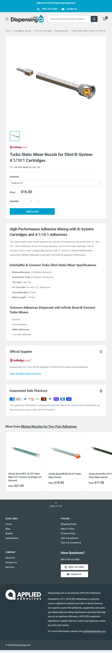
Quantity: (20, 176)
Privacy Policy (68, 533)
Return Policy (67, 528)
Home (8, 31)
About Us (10, 557)
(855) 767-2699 (47, 9)
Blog (7, 528)
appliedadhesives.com (94, 631)
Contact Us (71, 9)
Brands (9, 533)
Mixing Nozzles (62, 31)
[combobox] (69, 19)
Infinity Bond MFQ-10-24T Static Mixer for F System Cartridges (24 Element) (25, 477)
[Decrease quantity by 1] (24, 201)
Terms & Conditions (71, 542)
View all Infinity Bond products (25, 373)
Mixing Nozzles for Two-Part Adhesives (49, 426)
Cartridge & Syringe (22, 31)
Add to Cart (32, 211)
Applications (11, 538)
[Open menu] (6, 19)
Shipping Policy (69, 524)
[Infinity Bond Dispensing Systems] (56, 147)
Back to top (56, 506)
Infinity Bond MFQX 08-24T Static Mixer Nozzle (64, 476)
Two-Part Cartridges (43, 31)
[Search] (94, 19)
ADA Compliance (69, 538)
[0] (104, 19)
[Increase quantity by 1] (38, 201)
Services (9, 567)
